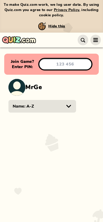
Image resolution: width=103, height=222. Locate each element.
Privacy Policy (66, 10)
